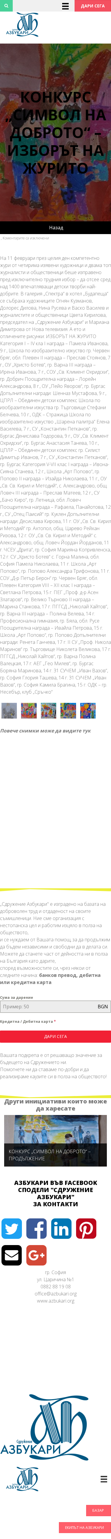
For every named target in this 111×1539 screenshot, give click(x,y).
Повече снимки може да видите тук (45, 730)
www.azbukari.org (55, 1301)
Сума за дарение (16, 997)
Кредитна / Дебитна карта (28, 1021)
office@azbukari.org (56, 1293)
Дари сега (55, 1036)
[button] (93, 6)
